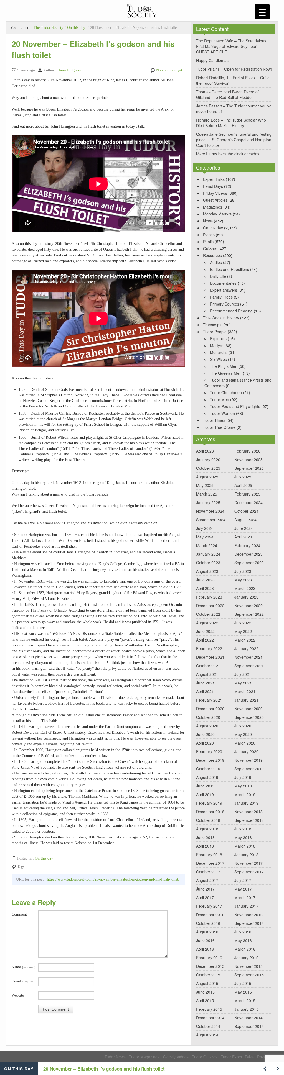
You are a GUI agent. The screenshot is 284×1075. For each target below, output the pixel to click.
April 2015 (205, 1000)
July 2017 (242, 880)
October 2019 (208, 768)
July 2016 (242, 932)
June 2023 (205, 580)
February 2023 (209, 597)
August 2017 (207, 880)
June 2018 (205, 837)
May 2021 (243, 683)
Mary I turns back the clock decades (227, 153)
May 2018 (243, 837)
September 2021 (249, 665)
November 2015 (248, 966)
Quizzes (210, 248)
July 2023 (242, 571)
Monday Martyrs (217, 214)
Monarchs (218, 352)
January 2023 (246, 597)
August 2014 (207, 1035)
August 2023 (207, 571)
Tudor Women (222, 413)
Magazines (212, 207)
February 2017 (209, 906)
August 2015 (207, 983)
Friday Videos (215, 193)
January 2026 (208, 459)
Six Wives (218, 359)
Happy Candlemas (212, 60)
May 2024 (205, 537)
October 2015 (208, 974)
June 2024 (243, 528)
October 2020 (208, 717)
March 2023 (244, 588)
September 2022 (249, 614)
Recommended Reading (231, 311)
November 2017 (248, 863)
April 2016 (205, 949)
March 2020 (244, 743)
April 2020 (205, 743)
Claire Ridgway (69, 70)
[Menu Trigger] (262, 11)
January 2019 (246, 803)
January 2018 (246, 854)
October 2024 (246, 511)
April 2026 (205, 451)
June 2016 (205, 940)
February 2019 (209, 803)
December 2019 (210, 760)
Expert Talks (214, 179)
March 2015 (244, 1000)
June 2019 (205, 786)
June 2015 (205, 992)
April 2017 (205, 897)
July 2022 (242, 622)
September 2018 (249, 820)
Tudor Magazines (144, 1056)
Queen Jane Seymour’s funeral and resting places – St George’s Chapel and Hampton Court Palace (234, 139)
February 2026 (247, 451)
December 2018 (210, 811)
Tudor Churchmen (226, 392)
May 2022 (243, 631)
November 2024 (210, 511)
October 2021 (208, 665)
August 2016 (207, 932)
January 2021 (246, 700)
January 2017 (246, 906)
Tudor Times (214, 420)
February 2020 (209, 751)
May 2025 (205, 485)
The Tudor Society (48, 27)
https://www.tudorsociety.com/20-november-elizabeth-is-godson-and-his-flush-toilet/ (113, 879)
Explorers (218, 338)
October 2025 (208, 468)
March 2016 (244, 949)
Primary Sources (224, 304)
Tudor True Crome (219, 427)
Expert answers (223, 290)
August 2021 (207, 674)
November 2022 (248, 605)
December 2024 (248, 502)
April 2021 (205, 691)
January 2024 (208, 554)
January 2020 (246, 751)
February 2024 (247, 545)
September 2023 (249, 562)
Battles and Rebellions (229, 269)
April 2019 (205, 794)
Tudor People (215, 331)
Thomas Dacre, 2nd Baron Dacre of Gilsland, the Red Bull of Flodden (227, 94)
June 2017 (205, 889)
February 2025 (247, 494)
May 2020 (243, 734)
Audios (216, 262)
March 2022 (244, 640)
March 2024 (206, 545)
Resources (212, 255)
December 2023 (248, 554)
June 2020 (205, 734)
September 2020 (249, 717)
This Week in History (221, 317)
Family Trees (221, 297)
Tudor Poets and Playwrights (235, 406)
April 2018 (205, 846)
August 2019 (207, 777)
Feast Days (213, 186)
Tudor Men (219, 399)
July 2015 (242, 983)
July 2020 (242, 725)
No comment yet (169, 70)
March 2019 (244, 794)
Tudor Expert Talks (237, 1056)
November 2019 (248, 760)
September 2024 (210, 519)
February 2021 (209, 700)
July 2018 (242, 829)
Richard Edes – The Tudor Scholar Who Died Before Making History (231, 122)
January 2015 (246, 1009)
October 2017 (208, 871)
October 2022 (208, 614)
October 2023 (208, 562)
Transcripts (212, 324)
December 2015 (210, 966)
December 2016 (210, 914)
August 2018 (207, 829)
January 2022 (246, 648)
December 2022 (210, 605)
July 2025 (242, 476)
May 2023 (243, 580)
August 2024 (245, 519)
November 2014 (248, 1017)
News (208, 221)
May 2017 (243, 889)
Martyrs (216, 345)
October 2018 (208, 820)
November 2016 (248, 914)
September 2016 (249, 923)
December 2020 (210, 708)
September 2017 (249, 871)
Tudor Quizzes (204, 1056)
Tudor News (115, 1056)
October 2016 (208, 923)
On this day (76, 27)
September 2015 (249, 974)
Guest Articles (215, 200)
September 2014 (249, 1026)
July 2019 (242, 777)
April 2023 (205, 588)
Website (18, 995)
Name (23, 967)
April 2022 (205, 640)
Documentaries (223, 283)
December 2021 (210, 657)
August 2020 (207, 725)
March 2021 (244, 691)
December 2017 (210, 863)
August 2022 (207, 622)
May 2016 (243, 940)
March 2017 (244, 897)
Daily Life (218, 276)
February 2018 (209, 854)
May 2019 (243, 786)
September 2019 (249, 768)
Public (208, 241)
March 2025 (206, 494)
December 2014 (210, 1017)
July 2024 (204, 528)
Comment (19, 914)
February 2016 (209, 957)
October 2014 (208, 1026)
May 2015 (243, 992)
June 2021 (205, 683)
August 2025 (207, 476)
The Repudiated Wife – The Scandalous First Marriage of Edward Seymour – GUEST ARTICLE (231, 46)
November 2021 (248, 657)
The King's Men (223, 366)
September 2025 (249, 468)
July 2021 (242, 674)
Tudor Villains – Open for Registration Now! (234, 69)
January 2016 (246, 957)
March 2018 (244, 846)
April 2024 (243, 537)
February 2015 (209, 1009)
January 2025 (208, 502)
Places (209, 234)
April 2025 (243, 485)
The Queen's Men (226, 373)
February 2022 (209, 648)
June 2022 (205, 631)
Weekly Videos (176, 1056)
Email (24, 981)
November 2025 (248, 459)
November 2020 (248, 708)
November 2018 (248, 811)
